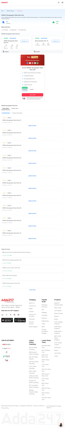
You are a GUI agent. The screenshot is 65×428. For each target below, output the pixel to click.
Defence (44, 318)
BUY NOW (32, 95)
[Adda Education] (6, 344)
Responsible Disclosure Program (9, 405)
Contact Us (32, 306)
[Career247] (6, 360)
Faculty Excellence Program (45, 331)
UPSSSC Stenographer (11, 10)
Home (2, 10)
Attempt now (25, 41)
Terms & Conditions (38, 405)
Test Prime (57, 353)
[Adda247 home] (4, 2)
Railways (44, 312)
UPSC (43, 324)
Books (56, 319)
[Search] (58, 2)
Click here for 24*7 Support (10, 310)
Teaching (44, 315)
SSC (43, 309)
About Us (31, 303)
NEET (43, 327)
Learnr (56, 356)
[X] (6, 314)
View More (32, 289)
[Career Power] (6, 348)
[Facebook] (14, 314)
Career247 (57, 347)
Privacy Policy (5, 408)
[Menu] (62, 2)
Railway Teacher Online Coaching (33, 392)
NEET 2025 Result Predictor (57, 338)
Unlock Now (33, 125)
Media (30, 309)
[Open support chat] (61, 424)
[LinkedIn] (2, 314)
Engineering (45, 321)
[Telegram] (10, 314)
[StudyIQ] (6, 352)
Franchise (32, 319)
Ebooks (56, 316)
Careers (31, 311)
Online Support (33, 327)
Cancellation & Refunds (26, 405)
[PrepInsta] (6, 356)
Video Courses (58, 313)
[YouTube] (18, 314)
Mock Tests (57, 308)
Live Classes (58, 310)
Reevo (56, 350)
